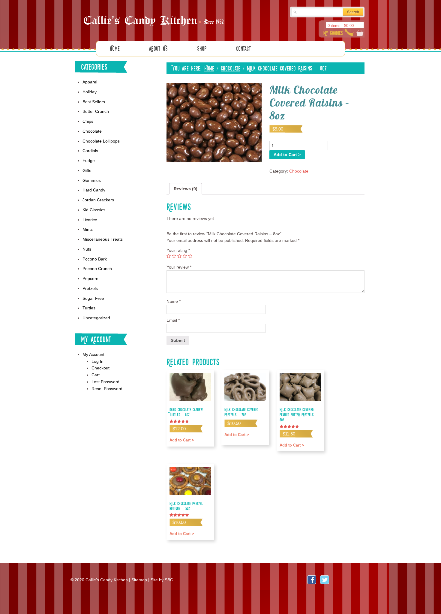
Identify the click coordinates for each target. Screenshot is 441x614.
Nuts (86, 249)
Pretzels (90, 288)
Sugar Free (93, 298)
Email (173, 320)
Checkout (101, 368)
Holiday (89, 91)
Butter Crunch (95, 111)
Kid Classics (93, 209)
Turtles (88, 307)
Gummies (91, 180)
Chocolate (230, 68)
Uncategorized (96, 317)
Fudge (88, 160)
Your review (178, 267)
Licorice (89, 219)
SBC (169, 579)
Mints (87, 229)
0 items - (341, 25)
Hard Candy (93, 190)
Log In (98, 361)
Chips (87, 121)
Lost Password (105, 381)
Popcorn (90, 278)
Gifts (86, 170)
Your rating (178, 250)
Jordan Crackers (98, 199)
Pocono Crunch (97, 268)
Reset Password (107, 388)
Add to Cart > (287, 154)
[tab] (185, 189)
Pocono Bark (94, 259)
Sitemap (139, 579)
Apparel (89, 82)
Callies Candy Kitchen (154, 21)
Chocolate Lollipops (101, 141)
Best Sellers (93, 101)
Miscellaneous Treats (102, 239)
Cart (96, 374)
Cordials (90, 150)
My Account (93, 354)
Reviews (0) (185, 188)
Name (173, 301)
